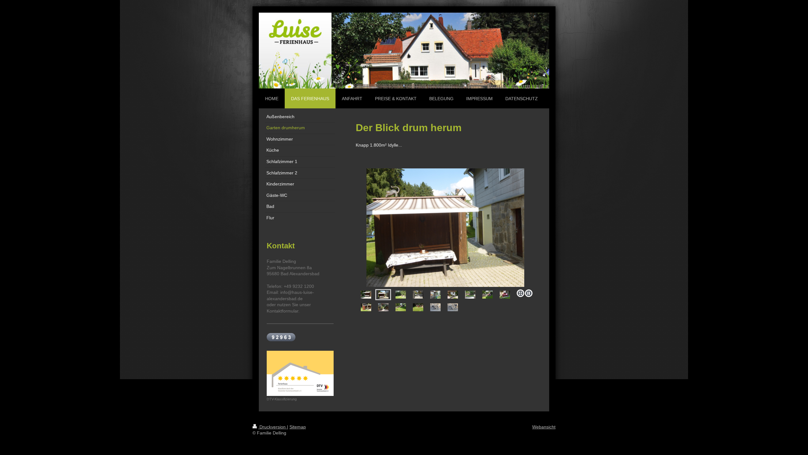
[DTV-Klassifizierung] (300, 373)
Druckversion (272, 426)
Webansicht (544, 426)
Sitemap (297, 426)
